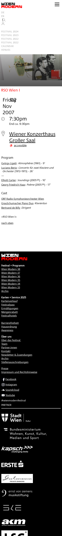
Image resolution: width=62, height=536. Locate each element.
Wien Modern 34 (10, 284)
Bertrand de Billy (10, 208)
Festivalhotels (9, 316)
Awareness (7, 330)
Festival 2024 (10, 31)
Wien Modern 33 (10, 287)
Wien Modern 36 (10, 276)
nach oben (7, 223)
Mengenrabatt (9, 312)
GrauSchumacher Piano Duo (17, 203)
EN (2, 16)
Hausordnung (9, 327)
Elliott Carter (8, 180)
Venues (5, 49)
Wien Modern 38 (10, 269)
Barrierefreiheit (10, 323)
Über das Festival (10, 340)
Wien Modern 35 (10, 280)
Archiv (5, 291)
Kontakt (5, 351)
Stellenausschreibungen (14, 362)
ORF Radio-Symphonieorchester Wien (22, 199)
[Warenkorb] (4, 28)
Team (4, 344)
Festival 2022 (10, 39)
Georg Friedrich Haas (13, 185)
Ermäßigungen (9, 308)
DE (3, 12)
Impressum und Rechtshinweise (19, 372)
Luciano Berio (9, 168)
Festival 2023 (10, 35)
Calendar (7, 46)
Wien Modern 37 (10, 273)
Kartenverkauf (9, 301)
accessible (20, 145)
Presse (4, 368)
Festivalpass (8, 305)
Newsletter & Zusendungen (16, 355)
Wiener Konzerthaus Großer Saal (32, 137)
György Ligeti (9, 163)
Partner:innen (9, 347)
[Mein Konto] (3, 24)
